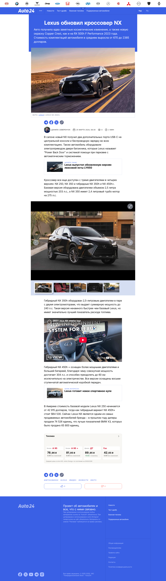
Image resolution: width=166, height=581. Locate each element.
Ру (147, 11)
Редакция (112, 557)
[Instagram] (42, 574)
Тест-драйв (62, 11)
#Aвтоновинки (51, 480)
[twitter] (56, 122)
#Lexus (64, 480)
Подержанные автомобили (98, 11)
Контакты (111, 562)
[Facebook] (20, 574)
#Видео (72, 480)
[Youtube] (31, 574)
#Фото (94, 480)
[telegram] (46, 122)
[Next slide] (130, 242)
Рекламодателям (114, 548)
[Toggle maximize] (130, 206)
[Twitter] (26, 574)
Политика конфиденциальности (120, 567)
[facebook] (51, 122)
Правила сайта (113, 553)
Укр (140, 11)
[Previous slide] (36, 242)
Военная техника (76, 11)
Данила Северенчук (60, 130)
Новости (50, 11)
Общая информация (115, 543)
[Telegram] (37, 574)
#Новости (83, 480)
